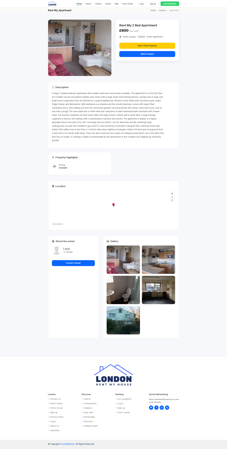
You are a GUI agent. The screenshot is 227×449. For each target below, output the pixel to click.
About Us (54, 426)
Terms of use (56, 408)
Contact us (55, 399)
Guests (108, 4)
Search (88, 4)
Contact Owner (73, 263)
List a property (124, 399)
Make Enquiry (147, 54)
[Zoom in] (172, 193)
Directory (88, 422)
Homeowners (90, 404)
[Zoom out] (172, 197)
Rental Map (89, 417)
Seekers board (91, 426)
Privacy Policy (57, 417)
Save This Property (147, 45)
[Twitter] (151, 407)
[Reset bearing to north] (172, 200)
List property (169, 3)
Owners (98, 4)
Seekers (88, 408)
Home (79, 4)
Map (116, 4)
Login (141, 4)
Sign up (153, 4)
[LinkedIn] (162, 407)
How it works (127, 4)
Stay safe (88, 413)
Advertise (54, 430)
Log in (53, 422)
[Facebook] (156, 407)
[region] (113, 208)
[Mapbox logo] (58, 224)
